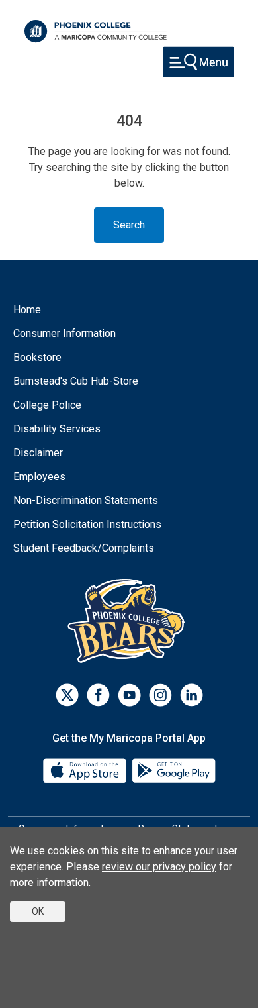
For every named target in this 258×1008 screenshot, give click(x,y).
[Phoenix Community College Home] (95, 31)
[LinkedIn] (191, 695)
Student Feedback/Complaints (83, 548)
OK (38, 911)
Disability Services (57, 429)
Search (129, 225)
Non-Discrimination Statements (85, 500)
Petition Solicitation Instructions (87, 524)
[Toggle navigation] (198, 61)
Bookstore (37, 357)
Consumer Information (64, 333)
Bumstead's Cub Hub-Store (75, 381)
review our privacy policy (159, 866)
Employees (39, 476)
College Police (47, 405)
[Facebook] (98, 695)
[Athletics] (129, 620)
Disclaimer (38, 452)
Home (27, 309)
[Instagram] (160, 695)
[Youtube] (129, 695)
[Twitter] (67, 695)
